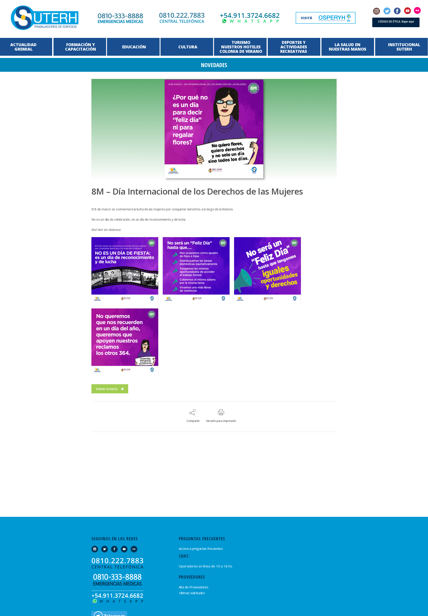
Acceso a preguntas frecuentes (201, 548)
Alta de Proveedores (193, 587)
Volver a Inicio (107, 388)
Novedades (214, 65)
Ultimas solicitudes (192, 593)
